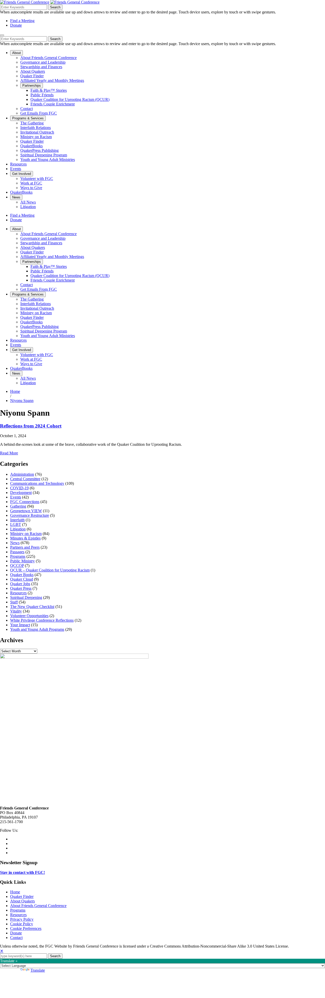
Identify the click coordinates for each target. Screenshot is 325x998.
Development (21, 492)
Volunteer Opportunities (29, 616)
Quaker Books (22, 574)
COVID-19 (19, 488)
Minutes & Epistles (25, 538)
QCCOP (17, 565)
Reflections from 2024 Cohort (30, 426)
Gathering (18, 506)
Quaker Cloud (21, 579)
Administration (22, 474)
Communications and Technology (37, 483)
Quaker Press (20, 588)
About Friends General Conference (38, 905)
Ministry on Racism (26, 533)
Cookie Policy (21, 924)
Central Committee (25, 479)
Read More (9, 453)
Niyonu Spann (22, 400)
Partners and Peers (25, 547)
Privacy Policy (22, 919)
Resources (18, 593)
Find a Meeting (22, 21)
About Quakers (22, 901)
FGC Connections (24, 502)
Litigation (18, 529)
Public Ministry (22, 561)
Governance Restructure (29, 515)
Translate (37, 970)
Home (15, 391)
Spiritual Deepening (26, 597)
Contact (16, 937)
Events (15, 497)
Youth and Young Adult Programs (37, 629)
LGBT (15, 524)
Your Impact (20, 625)
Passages (17, 552)
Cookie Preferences (25, 928)
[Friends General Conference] (75, 2)
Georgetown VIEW (26, 511)
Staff (14, 602)
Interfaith (17, 520)
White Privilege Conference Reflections (42, 620)
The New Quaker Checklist (32, 606)
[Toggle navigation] (2, 35)
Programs (17, 556)
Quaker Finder (22, 896)
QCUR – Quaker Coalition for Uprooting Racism (50, 570)
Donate (16, 25)
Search (55, 7)
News (15, 543)
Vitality (16, 611)
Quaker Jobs (20, 584)
